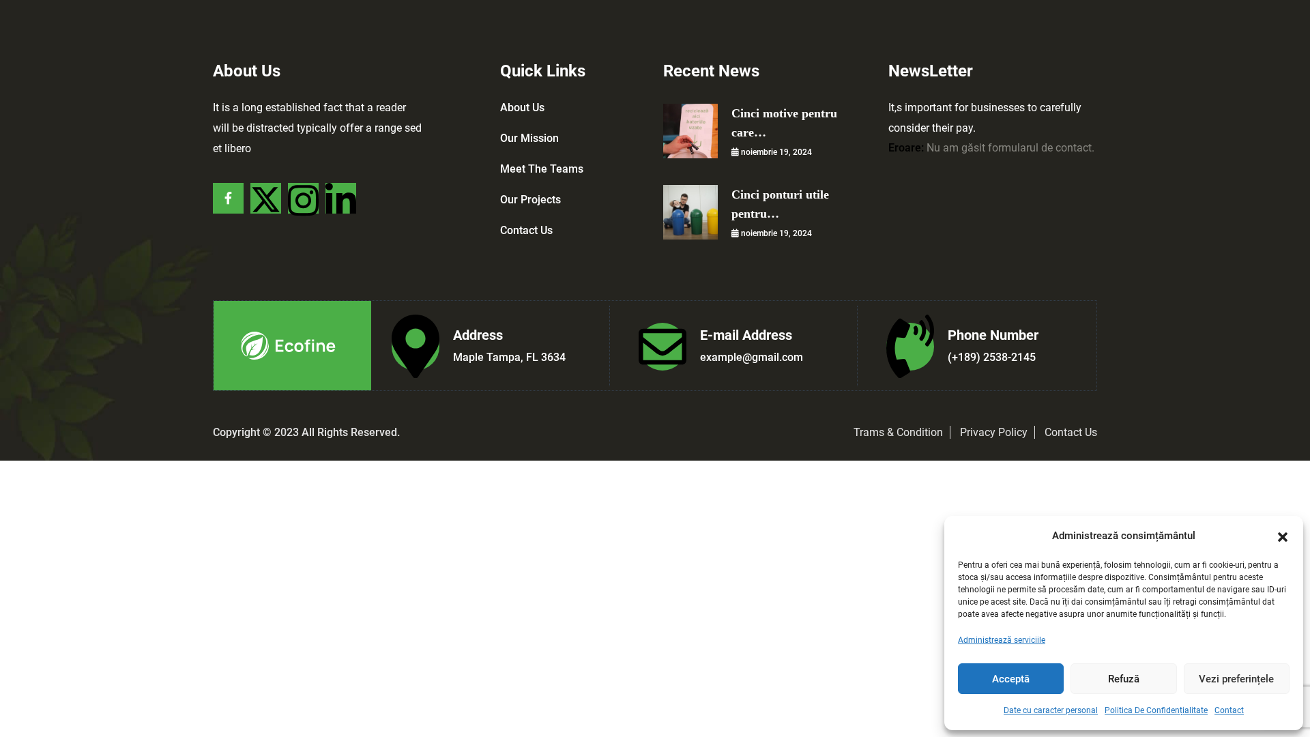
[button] (1283, 536)
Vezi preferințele (1236, 679)
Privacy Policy (994, 432)
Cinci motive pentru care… (784, 122)
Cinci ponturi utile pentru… (780, 204)
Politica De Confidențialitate (1156, 710)
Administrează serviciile (1001, 640)
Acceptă (1011, 679)
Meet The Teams (541, 168)
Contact (1229, 710)
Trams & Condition (898, 432)
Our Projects (530, 199)
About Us (522, 107)
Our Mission (529, 138)
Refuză (1123, 679)
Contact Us (526, 230)
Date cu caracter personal (1051, 710)
